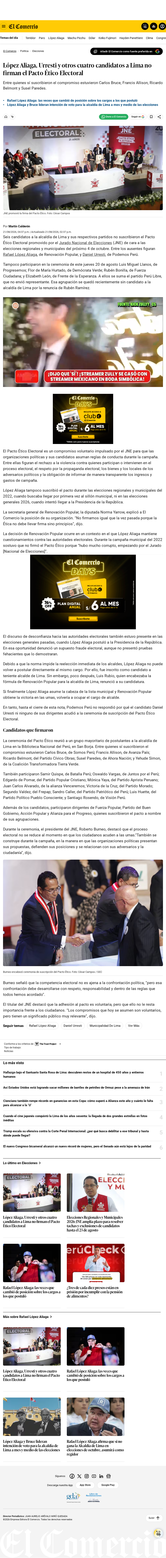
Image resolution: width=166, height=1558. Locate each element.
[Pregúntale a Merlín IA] (158, 1533)
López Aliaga (56, 38)
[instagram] (86, 1476)
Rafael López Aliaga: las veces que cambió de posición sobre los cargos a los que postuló (72, 100)
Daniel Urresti (73, 1026)
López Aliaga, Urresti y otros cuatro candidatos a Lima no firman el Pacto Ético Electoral (31, 1221)
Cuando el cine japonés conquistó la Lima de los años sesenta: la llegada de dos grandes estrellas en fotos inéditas (75, 1118)
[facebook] (72, 1476)
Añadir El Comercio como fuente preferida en (126, 51)
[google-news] (108, 1476)
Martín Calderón (19, 226)
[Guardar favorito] (151, 117)
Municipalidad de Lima (105, 1026)
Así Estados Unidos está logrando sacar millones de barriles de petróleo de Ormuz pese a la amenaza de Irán (76, 1087)
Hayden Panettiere (131, 38)
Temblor (31, 38)
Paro (42, 38)
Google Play (108, 1485)
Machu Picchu (76, 38)
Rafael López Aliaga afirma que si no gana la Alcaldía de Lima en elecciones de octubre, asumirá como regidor (95, 1448)
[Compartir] (159, 117)
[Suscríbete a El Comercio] (153, 26)
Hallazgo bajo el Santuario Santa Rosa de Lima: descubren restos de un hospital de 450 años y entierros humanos (73, 1074)
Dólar (92, 38)
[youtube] (94, 1476)
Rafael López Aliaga (42, 1026)
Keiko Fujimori (107, 38)
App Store (85, 1485)
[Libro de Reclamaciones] (93, 1497)
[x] (79, 1476)
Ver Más (133, 1026)
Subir (151, 1518)
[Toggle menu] (3, 26)
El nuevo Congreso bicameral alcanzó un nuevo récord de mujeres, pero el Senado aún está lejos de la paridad (77, 1146)
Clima (149, 38)
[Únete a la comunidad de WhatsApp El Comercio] (113, 117)
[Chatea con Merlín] (145, 26)
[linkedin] (101, 1476)
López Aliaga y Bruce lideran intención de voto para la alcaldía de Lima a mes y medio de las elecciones (82, 105)
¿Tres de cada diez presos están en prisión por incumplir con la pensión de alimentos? (94, 1292)
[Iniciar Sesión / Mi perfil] (162, 26)
